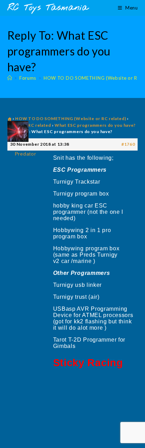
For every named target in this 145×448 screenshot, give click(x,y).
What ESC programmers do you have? (95, 125)
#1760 (128, 144)
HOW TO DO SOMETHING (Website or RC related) (70, 118)
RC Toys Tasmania (47, 8)
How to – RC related (29, 125)
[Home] (9, 78)
